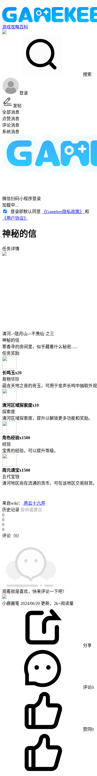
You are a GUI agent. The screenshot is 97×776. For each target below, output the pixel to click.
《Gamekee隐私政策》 (63, 211)
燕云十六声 (34, 503)
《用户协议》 (15, 218)
